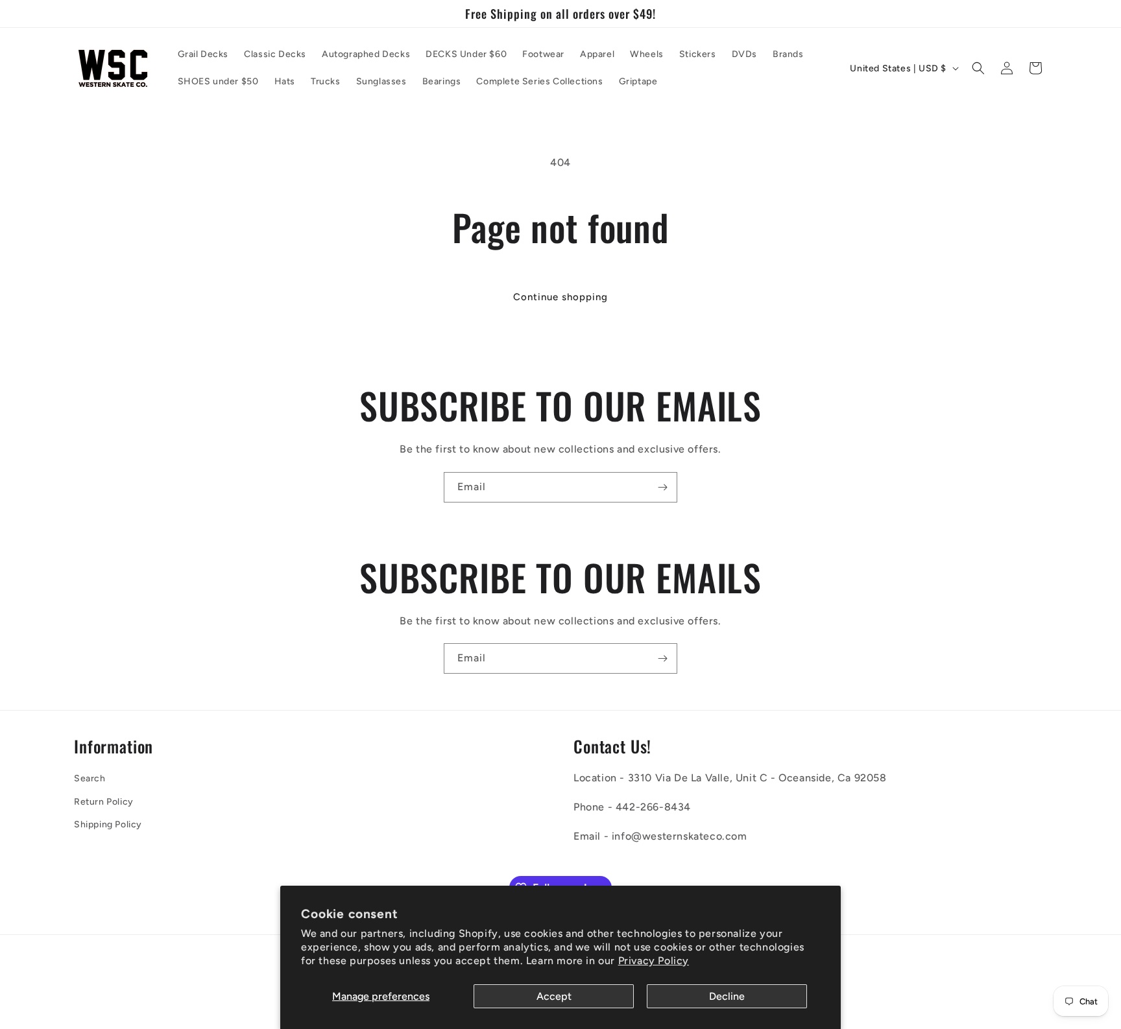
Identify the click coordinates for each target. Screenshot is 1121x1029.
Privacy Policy (653, 960)
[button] (978, 68)
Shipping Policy (108, 824)
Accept (554, 996)
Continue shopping (560, 297)
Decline (727, 996)
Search (90, 779)
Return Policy (104, 801)
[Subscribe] (662, 487)
